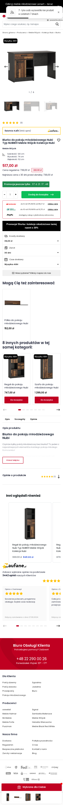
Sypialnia (36, 682)
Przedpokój (8, 690)
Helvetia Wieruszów (42, 722)
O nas (35, 744)
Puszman (7, 726)
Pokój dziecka (9, 686)
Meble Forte (8, 722)
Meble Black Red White (43, 726)
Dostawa (6, 740)
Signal (35, 709)
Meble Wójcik (38, 718)
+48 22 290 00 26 (31, 658)
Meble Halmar (9, 713)
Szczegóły (20, 419)
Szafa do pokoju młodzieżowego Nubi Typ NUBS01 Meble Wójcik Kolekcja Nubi (46, 389)
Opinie (33, 419)
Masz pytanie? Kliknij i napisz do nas (33, 273)
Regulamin (7, 744)
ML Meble (7, 718)
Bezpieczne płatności (13, 749)
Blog (34, 753)
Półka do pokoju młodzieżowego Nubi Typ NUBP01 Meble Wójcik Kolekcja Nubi (16, 325)
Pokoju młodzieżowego (14, 695)
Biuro (34, 690)
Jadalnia (36, 686)
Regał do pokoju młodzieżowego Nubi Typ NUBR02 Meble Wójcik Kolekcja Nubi (16, 389)
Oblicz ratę (53, 204)
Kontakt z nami (39, 749)
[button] (5, 532)
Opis (7, 419)
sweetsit (6, 709)
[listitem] (30, 532)
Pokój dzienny (9, 682)
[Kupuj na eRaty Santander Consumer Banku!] (11, 204)
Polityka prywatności (42, 740)
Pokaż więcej (12, 460)
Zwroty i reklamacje (12, 753)
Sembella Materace (42, 713)
